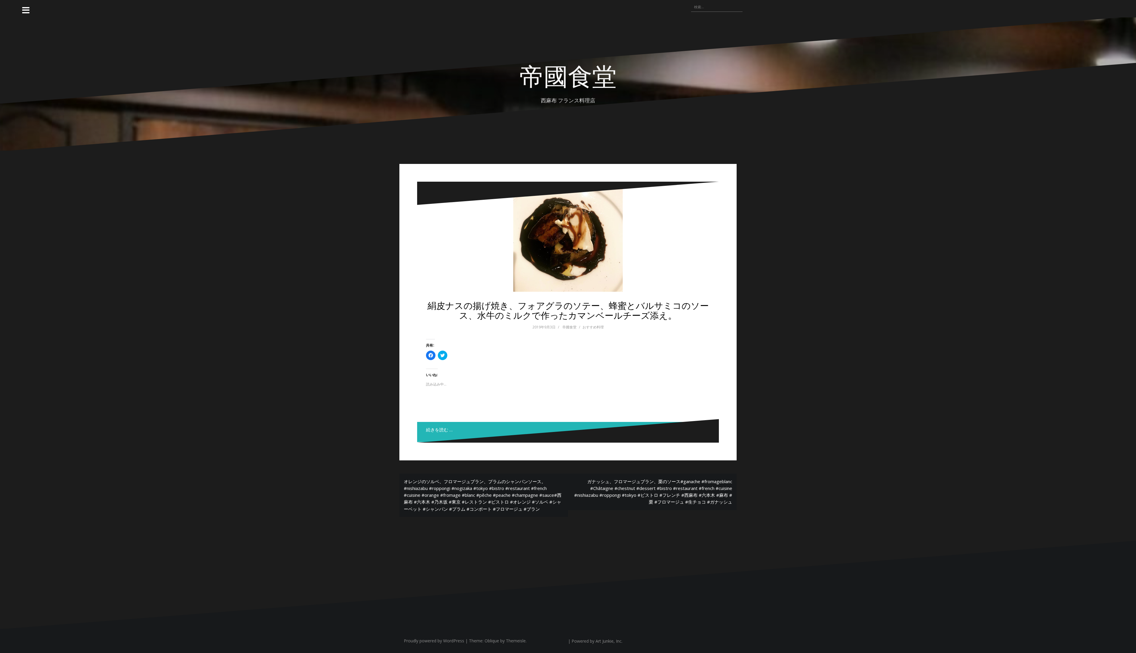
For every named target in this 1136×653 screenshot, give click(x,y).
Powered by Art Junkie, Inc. (597, 641)
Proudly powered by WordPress (434, 641)
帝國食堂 (569, 327)
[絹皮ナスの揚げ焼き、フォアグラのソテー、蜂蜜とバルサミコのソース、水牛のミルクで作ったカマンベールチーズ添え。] (568, 237)
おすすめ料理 (593, 327)
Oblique (492, 641)
